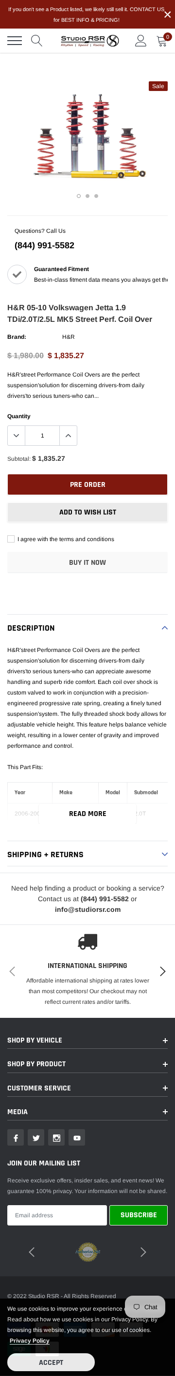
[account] (141, 40)
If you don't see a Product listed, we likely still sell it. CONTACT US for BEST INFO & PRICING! (86, 14)
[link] (15, 1137)
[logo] (90, 41)
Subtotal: (19, 458)
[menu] (14, 40)
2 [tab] (87, 196)
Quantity (19, 416)
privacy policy (30, 1340)
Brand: (16, 336)
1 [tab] (79, 196)
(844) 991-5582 (44, 245)
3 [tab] (96, 196)
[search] (37, 41)
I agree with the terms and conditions (65, 539)
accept (51, 1363)
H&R (68, 336)
